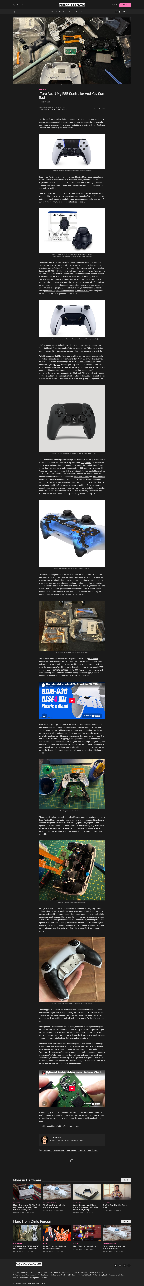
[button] (16, 1272)
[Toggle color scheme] (118, 12)
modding (82, 1150)
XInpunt (57, 365)
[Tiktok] (19, 5)
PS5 (95, 1150)
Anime (45, 1243)
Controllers (71, 1150)
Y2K (75, 471)
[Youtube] (22, 5)
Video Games (17, 1243)
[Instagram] (17, 5)
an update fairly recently (86, 362)
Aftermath (21, 1283)
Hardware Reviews (49, 1202)
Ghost (37, 1283)
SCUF (75, 373)
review (75, 1243)
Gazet (43, 1283)
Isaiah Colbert (19, 1212)
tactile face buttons (81, 477)
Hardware (43, 89)
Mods (89, 1150)
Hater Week (77, 1202)
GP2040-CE (100, 367)
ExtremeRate (93, 658)
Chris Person (45, 102)
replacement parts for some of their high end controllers (66, 291)
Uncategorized (59, 1150)
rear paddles (86, 462)
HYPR (83, 373)
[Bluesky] (14, 5)
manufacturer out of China (54, 1049)
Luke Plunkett (79, 1212)
